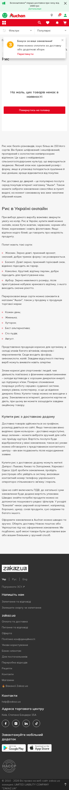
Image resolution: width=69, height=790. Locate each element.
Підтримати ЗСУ (12, 586)
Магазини (8, 680)
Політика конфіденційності (18, 639)
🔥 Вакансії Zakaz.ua (15, 686)
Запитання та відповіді (16, 601)
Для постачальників (14, 656)
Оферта (7, 633)
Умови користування (15, 645)
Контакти (8, 674)
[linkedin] (26, 723)
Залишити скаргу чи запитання (21, 607)
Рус (14, 579)
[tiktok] (36, 723)
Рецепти (7, 668)
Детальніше (34, 8)
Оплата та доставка (15, 621)
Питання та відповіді (15, 627)
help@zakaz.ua (11, 701)
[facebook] (5, 723)
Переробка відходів (14, 662)
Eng (25, 579)
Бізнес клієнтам (11, 650)
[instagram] (16, 723)
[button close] (65, 3)
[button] (52, 15)
